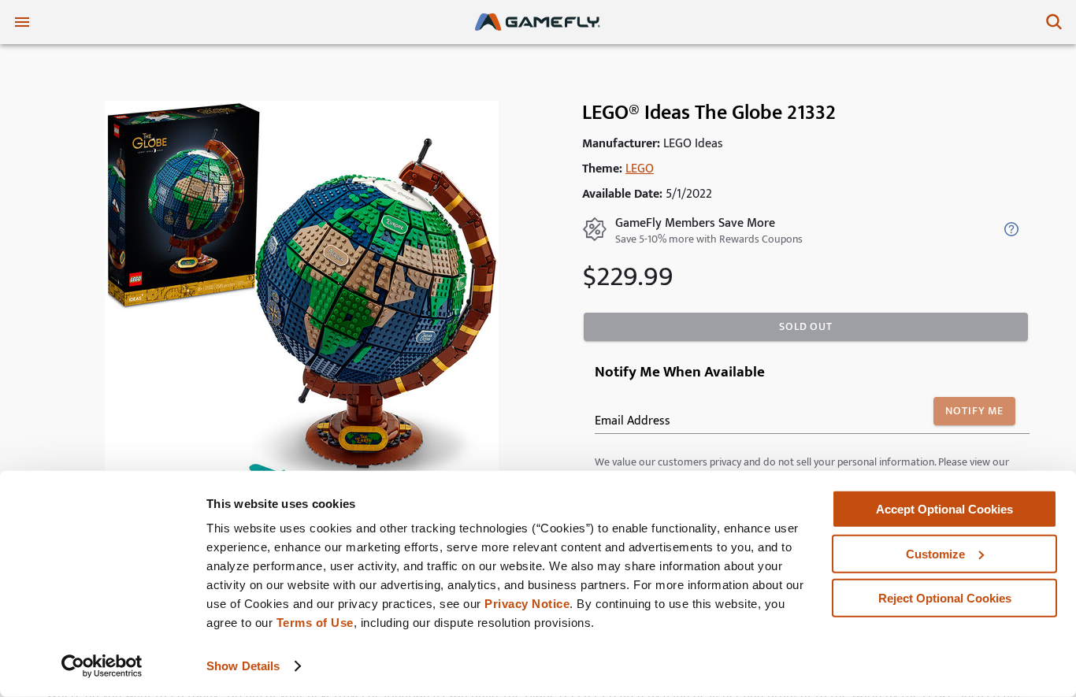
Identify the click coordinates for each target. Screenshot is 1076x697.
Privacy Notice (527, 603)
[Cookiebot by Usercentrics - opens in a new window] (102, 666)
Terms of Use (315, 622)
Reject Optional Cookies (944, 598)
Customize (935, 553)
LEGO (639, 169)
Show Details (243, 666)
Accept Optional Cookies (944, 509)
